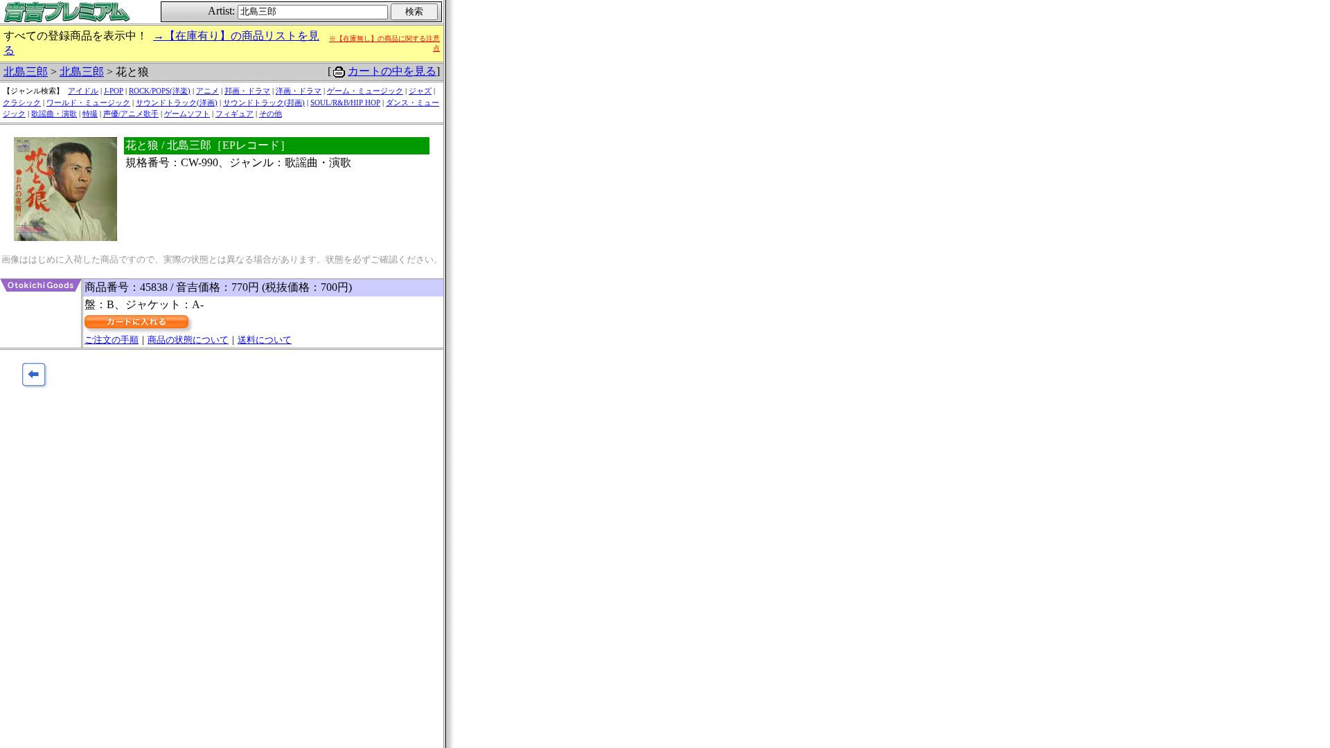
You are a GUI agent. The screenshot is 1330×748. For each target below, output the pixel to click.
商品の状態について (188, 340)
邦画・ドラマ (247, 91)
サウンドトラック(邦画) (264, 102)
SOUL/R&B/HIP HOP (345, 102)
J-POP (113, 91)
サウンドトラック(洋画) (177, 102)
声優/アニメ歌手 (131, 113)
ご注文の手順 (112, 340)
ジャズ (420, 91)
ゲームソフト (187, 113)
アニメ (207, 91)
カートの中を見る (392, 71)
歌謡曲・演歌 (54, 113)
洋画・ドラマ (298, 91)
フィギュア (234, 113)
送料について (265, 340)
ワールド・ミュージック (88, 102)
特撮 (90, 113)
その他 (270, 113)
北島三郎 (25, 72)
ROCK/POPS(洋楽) (159, 91)
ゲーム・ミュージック (365, 91)
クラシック (22, 102)
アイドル (83, 91)
